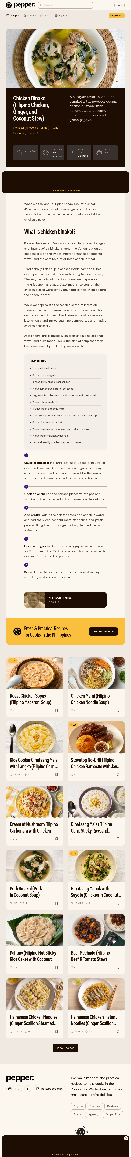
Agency (93, 1114)
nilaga (88, 209)
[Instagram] (9, 1088)
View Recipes (65, 1048)
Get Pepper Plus (103, 631)
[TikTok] (18, 1088)
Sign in (78, 1106)
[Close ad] (126, 1138)
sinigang (72, 209)
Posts (77, 1114)
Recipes (95, 1106)
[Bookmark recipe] (117, 80)
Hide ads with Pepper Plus (65, 190)
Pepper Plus (116, 15)
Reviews (112, 1106)
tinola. (28, 214)
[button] (119, 5)
